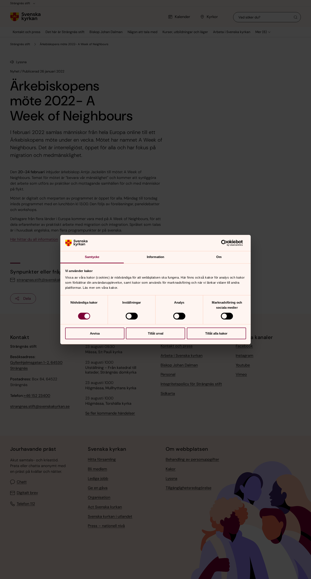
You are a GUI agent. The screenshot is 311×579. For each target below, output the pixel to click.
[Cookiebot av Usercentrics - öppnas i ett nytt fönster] (227, 243)
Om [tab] (219, 257)
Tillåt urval (155, 333)
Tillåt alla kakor (216, 333)
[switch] (132, 316)
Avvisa (95, 333)
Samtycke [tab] (92, 257)
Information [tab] (155, 257)
